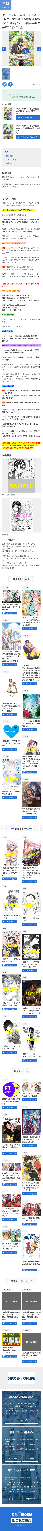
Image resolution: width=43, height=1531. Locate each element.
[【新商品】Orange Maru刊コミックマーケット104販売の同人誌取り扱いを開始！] (31, 1307)
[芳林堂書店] (21, 1520)
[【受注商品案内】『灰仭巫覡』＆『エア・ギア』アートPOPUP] (11, 600)
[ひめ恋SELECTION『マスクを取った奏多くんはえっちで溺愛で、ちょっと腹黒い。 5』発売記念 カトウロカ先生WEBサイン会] (31, 754)
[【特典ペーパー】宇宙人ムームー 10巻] (11, 947)
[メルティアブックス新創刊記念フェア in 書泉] (31, 1090)
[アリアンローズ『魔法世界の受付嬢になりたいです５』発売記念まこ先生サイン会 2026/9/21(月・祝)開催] (11, 642)
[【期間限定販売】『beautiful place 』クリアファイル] (11, 1343)
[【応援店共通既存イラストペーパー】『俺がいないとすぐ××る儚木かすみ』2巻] (11, 858)
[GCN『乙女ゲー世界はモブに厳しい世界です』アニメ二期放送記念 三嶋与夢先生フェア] (11, 1172)
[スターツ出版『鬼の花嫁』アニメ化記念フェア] (31, 1212)
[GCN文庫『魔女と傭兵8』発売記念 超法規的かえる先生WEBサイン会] (31, 798)
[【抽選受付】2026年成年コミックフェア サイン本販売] (11, 735)
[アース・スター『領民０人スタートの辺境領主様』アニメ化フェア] (11, 1239)
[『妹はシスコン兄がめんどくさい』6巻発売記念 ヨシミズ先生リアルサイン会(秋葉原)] (31, 608)
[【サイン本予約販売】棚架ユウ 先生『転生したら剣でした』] (31, 710)
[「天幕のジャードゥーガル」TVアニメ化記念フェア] (31, 1250)
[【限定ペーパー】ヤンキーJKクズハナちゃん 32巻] (31, 1042)
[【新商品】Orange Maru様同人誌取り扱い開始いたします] (31, 1346)
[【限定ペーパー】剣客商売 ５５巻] (11, 904)
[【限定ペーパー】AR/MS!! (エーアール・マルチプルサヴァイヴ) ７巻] (31, 951)
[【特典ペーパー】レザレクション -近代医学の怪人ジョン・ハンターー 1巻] (31, 997)
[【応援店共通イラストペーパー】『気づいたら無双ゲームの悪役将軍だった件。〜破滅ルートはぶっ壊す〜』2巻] (31, 859)
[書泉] (21, 1513)
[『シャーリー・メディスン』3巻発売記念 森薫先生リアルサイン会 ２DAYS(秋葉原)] (11, 693)
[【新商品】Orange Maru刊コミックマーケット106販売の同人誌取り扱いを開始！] (11, 1307)
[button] (4, 49)
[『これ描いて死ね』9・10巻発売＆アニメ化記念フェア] (11, 1134)
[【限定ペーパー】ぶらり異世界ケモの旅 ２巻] (11, 990)
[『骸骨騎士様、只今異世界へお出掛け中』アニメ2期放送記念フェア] (31, 1126)
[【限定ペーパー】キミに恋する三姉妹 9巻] (11, 1034)
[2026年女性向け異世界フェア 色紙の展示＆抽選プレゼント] (11, 1094)
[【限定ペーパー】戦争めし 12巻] (31, 906)
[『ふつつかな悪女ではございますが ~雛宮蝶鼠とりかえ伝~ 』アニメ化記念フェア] (11, 1205)
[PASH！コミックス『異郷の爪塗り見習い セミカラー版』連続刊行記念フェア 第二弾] (31, 1173)
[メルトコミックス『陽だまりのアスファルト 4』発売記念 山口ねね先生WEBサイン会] (11, 777)
